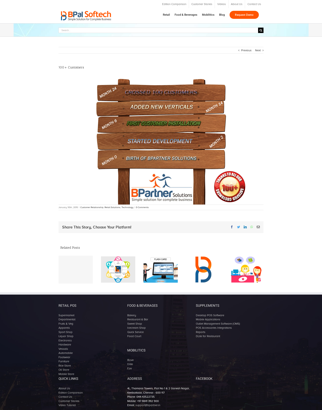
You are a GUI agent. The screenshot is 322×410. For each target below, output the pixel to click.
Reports (200, 332)
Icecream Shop (136, 327)
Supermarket (66, 315)
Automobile (66, 352)
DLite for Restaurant (208, 336)
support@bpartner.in (147, 405)
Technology (127, 207)
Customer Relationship (91, 207)
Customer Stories (69, 401)
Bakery (131, 315)
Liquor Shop (66, 336)
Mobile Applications (208, 319)
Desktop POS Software (210, 315)
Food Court (134, 336)
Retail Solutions (112, 207)
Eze (129, 368)
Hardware (65, 344)
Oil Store (64, 369)
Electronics (65, 340)
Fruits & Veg (66, 323)
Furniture (64, 361)
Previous (246, 50)
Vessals (63, 348)
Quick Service (135, 332)
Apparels (64, 327)
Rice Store (65, 365)
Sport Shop (65, 332)
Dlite (130, 364)
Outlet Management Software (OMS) (218, 323)
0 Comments (142, 207)
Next (258, 50)
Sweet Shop (134, 323)
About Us (64, 388)
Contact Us (65, 396)
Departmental (67, 319)
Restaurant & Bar (137, 319)
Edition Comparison (71, 392)
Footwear (64, 357)
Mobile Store (66, 374)
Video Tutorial (67, 405)
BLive (130, 360)
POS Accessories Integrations (214, 327)
